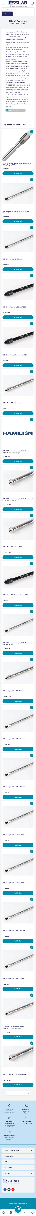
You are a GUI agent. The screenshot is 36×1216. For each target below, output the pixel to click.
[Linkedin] (9, 1189)
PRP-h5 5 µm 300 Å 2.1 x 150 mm (13, 835)
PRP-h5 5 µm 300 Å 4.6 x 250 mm (13, 739)
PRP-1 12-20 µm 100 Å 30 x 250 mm (14, 1074)
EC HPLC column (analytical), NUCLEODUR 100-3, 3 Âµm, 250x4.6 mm (16, 164)
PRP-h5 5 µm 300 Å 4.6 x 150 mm (13, 787)
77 (24, 1093)
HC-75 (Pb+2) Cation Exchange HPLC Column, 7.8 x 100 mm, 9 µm (15, 1027)
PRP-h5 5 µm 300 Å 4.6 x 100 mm (13, 931)
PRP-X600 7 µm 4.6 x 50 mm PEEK (14, 307)
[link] (32, 131)
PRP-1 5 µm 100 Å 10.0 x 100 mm (13, 403)
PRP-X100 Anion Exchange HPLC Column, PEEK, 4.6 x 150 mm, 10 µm (16, 452)
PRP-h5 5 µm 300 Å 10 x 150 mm (13, 691)
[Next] (28, 1093)
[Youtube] (13, 1189)
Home (12, 24)
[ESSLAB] (18, 4)
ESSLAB (24, 1203)
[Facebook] (5, 1189)
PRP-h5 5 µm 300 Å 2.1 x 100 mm (13, 883)
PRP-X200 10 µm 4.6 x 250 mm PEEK (14, 355)
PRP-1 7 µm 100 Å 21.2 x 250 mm (13, 547)
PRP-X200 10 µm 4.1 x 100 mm (12, 259)
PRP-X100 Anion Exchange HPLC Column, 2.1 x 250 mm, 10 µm (17, 643)
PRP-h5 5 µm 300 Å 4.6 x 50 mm (13, 979)
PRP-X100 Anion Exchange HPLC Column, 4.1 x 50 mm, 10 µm (17, 212)
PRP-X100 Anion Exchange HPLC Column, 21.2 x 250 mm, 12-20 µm (17, 500)
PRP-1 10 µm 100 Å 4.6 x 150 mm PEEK (15, 595)
